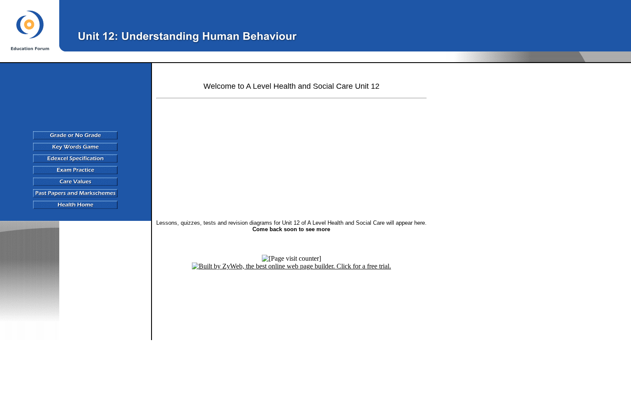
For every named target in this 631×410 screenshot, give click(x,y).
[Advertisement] (456, 24)
